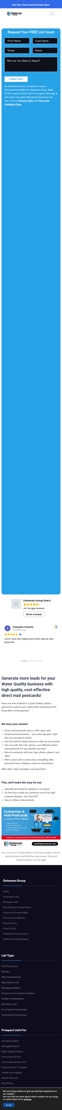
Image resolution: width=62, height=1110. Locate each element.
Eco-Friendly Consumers (14, 1009)
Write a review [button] (34, 614)
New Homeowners (11, 977)
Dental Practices (10, 1078)
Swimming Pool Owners (14, 1015)
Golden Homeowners (13, 998)
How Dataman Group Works (17, 907)
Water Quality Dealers (12, 1051)
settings (27, 1099)
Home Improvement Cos (14, 1062)
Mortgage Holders (11, 988)
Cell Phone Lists (10, 966)
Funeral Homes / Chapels (14, 1067)
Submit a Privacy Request (16, 939)
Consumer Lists (11, 896)
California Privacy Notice (15, 933)
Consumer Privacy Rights (15, 912)
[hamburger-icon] (51, 13)
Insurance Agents (10, 1041)
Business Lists (10, 902)
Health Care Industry (12, 1072)
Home (6, 891)
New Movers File (10, 982)
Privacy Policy (26, 100)
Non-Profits (7, 1083)
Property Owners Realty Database (18, 993)
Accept (9, 1105)
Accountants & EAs (11, 1056)
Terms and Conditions (14, 918)
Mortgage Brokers (11, 1046)
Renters (5, 971)
